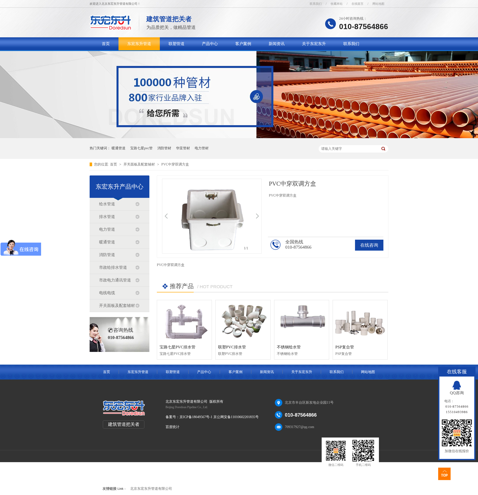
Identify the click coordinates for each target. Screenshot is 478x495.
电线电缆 (107, 293)
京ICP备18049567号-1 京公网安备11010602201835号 (219, 417)
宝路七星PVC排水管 (177, 347)
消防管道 (107, 255)
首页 (106, 44)
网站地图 (378, 3)
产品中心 (210, 44)
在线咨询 (369, 245)
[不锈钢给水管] (301, 320)
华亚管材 (183, 148)
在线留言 (357, 3)
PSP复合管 (344, 347)
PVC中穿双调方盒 (175, 164)
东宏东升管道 (139, 44)
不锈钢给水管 (289, 347)
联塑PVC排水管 (232, 347)
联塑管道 (176, 44)
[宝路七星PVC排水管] (184, 320)
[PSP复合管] (360, 320)
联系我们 (316, 3)
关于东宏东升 (314, 44)
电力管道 (107, 229)
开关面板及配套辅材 (139, 164)
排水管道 (107, 217)
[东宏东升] (111, 29)
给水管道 (107, 204)
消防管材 (164, 148)
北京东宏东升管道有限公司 (151, 489)
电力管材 (202, 148)
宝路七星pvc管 (141, 148)
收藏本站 (337, 3)
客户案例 (243, 44)
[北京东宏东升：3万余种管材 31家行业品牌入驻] (239, 137)
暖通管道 (118, 148)
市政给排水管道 (113, 267)
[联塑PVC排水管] (243, 320)
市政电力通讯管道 (115, 280)
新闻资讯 (277, 44)
